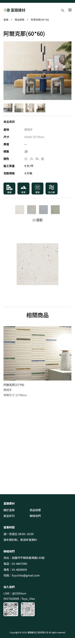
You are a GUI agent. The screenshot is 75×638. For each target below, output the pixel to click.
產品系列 (9, 516)
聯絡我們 (35, 516)
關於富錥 (9, 510)
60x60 (28, 137)
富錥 (5, 19)
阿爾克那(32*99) (13, 385)
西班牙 (28, 129)
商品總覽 (19, 19)
